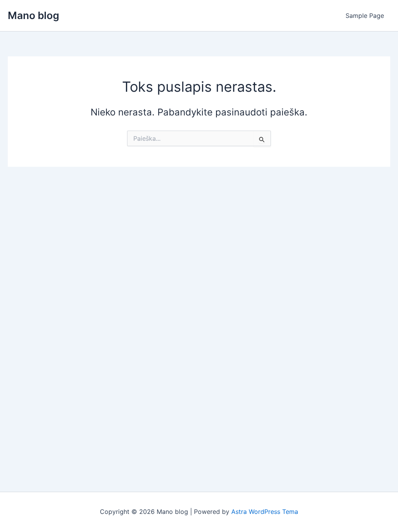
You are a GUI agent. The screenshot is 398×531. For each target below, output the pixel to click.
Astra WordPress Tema (264, 511)
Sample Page (365, 15)
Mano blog (33, 15)
